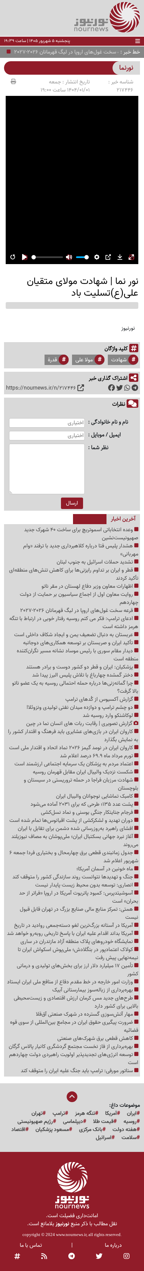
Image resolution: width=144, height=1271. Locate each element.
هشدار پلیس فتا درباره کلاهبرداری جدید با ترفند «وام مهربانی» (80, 550)
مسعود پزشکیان (52, 1130)
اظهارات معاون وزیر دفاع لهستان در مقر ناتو (88, 586)
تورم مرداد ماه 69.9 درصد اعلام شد (97, 756)
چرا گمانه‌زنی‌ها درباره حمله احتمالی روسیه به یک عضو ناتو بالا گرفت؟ (75, 687)
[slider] (47, 257)
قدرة (52, 360)
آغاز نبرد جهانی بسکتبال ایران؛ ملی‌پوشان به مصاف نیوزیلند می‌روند (74, 840)
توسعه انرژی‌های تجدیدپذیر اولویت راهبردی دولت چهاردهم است (73, 1058)
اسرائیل (104, 1138)
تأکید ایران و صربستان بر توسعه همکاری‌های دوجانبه (78, 643)
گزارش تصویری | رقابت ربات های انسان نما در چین (80, 723)
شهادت (119, 360)
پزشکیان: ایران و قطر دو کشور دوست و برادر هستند (80, 667)
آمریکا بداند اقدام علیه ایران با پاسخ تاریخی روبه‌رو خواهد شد (70, 933)
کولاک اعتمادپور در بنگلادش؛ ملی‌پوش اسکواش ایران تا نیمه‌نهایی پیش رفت (78, 953)
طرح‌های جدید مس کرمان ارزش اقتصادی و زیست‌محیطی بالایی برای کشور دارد (76, 1002)
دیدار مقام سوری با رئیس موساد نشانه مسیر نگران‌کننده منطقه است (77, 655)
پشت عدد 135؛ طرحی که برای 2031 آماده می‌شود (82, 804)
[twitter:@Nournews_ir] (99, 1257)
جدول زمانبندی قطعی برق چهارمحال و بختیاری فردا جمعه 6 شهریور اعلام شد (73, 856)
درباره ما (113, 1245)
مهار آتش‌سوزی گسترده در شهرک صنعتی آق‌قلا (85, 1014)
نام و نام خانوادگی (109, 422)
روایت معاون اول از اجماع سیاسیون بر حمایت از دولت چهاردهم (79, 598)
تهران (37, 1114)
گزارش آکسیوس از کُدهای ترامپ (99, 699)
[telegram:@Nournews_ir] (71, 1257)
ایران (132, 1114)
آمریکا (111, 1114)
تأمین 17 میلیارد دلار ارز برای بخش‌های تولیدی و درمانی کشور (77, 969)
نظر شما (100, 448)
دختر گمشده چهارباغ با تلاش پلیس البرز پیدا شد (83, 675)
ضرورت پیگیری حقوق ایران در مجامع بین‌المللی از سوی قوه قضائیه (74, 1026)
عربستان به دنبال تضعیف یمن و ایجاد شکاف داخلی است (74, 634)
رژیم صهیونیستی (35, 1122)
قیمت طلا (103, 1122)
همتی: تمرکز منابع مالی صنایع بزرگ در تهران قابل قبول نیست (79, 913)
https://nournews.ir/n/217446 (41, 388)
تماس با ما (31, 1245)
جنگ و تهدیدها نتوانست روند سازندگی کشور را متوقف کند (73, 877)
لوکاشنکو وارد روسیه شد (108, 715)
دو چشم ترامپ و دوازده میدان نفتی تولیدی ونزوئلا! (80, 707)
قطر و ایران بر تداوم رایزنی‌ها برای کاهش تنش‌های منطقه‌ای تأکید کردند (73, 574)
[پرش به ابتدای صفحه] (72, 1097)
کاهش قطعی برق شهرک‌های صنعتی (95, 1038)
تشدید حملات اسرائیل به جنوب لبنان (95, 562)
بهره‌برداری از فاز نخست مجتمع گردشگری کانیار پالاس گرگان (71, 1046)
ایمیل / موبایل (106, 435)
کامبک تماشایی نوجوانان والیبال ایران (95, 796)
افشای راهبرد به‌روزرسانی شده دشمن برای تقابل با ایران (76, 828)
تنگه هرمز (85, 1114)
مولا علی (84, 360)
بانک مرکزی (90, 1130)
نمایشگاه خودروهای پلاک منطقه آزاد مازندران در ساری (77, 941)
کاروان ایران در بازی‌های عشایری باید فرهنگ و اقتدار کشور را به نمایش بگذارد (73, 735)
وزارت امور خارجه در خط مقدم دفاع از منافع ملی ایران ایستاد (70, 982)
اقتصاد (18, 1130)
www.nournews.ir (71, 1234)
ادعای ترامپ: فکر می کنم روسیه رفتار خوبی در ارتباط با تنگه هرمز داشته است (73, 622)
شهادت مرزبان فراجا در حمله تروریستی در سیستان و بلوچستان (81, 784)
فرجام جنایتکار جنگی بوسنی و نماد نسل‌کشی (87, 812)
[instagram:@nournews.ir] (127, 1257)
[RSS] (44, 1257)
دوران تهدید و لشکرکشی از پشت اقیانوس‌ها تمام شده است (71, 820)
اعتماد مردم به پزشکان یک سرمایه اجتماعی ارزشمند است (74, 764)
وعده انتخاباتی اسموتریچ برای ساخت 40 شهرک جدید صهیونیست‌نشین (81, 533)
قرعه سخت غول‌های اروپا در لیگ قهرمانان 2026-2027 (76, 52)
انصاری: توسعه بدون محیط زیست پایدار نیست (84, 885)
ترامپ (59, 1114)
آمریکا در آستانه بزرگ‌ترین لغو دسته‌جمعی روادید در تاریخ (74, 925)
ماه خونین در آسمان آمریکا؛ (105, 869)
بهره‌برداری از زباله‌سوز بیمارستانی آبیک (93, 990)
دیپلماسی (73, 1122)
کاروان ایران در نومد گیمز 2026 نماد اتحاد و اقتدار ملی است (71, 747)
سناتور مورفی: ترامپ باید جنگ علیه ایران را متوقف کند (77, 1070)
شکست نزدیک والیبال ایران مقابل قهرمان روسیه (83, 772)
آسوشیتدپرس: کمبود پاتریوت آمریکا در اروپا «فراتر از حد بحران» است (78, 897)
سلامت (129, 1138)
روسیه (130, 1122)
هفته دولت (125, 1130)
